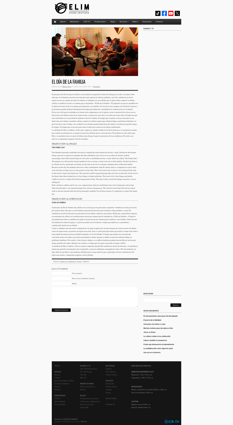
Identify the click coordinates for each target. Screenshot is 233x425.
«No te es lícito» (149, 332)
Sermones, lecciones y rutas (154, 324)
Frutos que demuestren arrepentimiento (158, 344)
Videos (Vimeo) (111, 374)
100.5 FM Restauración (88, 369)
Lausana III (84, 407)
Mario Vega (66, 86)
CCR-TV (57, 398)
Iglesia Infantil (59, 401)
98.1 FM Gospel (86, 371)
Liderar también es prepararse (155, 340)
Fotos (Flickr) (111, 371)
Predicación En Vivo (87, 386)
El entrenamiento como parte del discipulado (160, 316)
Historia (57, 374)
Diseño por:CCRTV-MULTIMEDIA (66, 419)
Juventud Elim (59, 404)
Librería (109, 369)
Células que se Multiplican (68, 261)
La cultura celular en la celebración (156, 336)
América (109, 389)
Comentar (96, 86)
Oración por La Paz (87, 404)
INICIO (57, 366)
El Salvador (110, 383)
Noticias (79, 261)
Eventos (57, 386)
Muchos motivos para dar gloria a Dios (158, 328)
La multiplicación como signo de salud (158, 348)
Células (57, 377)
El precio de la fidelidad (152, 320)
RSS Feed (84, 421)
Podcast (83, 389)
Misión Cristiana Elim (72, 8)
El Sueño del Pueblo (61, 383)
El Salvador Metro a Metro (64, 380)
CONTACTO (110, 404)
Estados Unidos (111, 386)
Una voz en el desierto (151, 352)
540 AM (83, 374)
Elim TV (83, 377)
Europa (108, 392)
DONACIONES (111, 398)
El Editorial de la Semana (89, 398)
